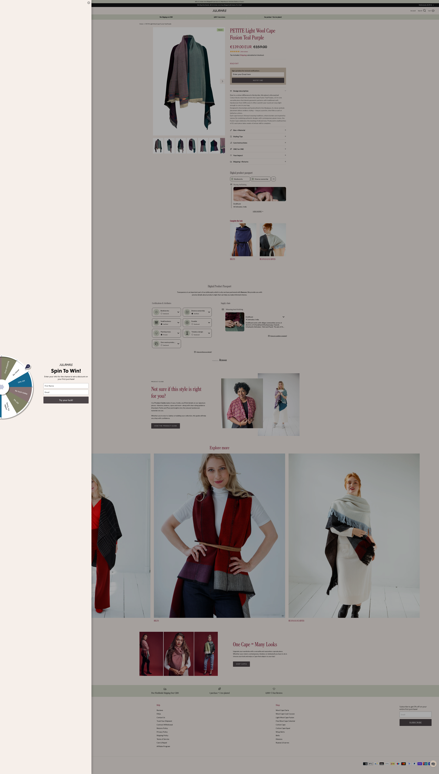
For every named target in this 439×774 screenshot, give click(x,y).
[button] (433, 763)
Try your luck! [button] (66, 400)
